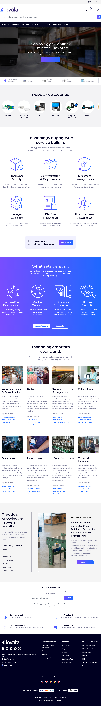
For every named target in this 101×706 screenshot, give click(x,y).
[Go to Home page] (9, 9)
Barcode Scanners (8, 417)
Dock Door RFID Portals (60, 422)
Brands (64, 652)
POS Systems (32, 419)
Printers (85, 656)
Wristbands (31, 494)
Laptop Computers (84, 420)
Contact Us (60, 326)
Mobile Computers (8, 420)
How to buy (66, 656)
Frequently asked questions (48, 646)
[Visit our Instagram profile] (7, 648)
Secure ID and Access (90, 662)
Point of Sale (86, 652)
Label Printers (6, 422)
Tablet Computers (84, 417)
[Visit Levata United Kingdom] (58, 681)
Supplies (85, 666)
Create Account (41, 326)
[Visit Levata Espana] (50, 681)
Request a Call (66, 242)
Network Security (8, 486)
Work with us (66, 662)
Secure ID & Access (85, 422)
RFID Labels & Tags (59, 491)
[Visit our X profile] (19, 648)
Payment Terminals (34, 422)
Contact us (8, 665)
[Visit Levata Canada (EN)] (46, 681)
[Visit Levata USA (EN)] (42, 681)
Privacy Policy (48, 697)
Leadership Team (68, 659)
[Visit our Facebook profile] (3, 648)
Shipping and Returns (49, 658)
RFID (84, 659)
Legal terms (38, 697)
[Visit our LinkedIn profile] (11, 648)
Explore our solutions (50, 60)
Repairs (44, 654)
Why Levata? (66, 645)
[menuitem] (5, 24)
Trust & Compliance (60, 697)
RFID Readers (57, 420)
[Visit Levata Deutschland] (54, 681)
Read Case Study (85, 562)
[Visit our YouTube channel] (15, 648)
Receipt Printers (32, 425)
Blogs (64, 649)
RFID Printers (57, 417)
